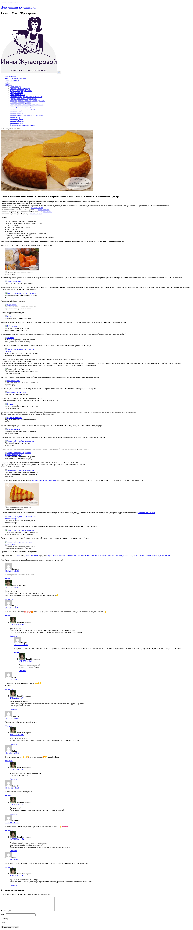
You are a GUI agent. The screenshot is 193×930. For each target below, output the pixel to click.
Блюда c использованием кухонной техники (26, 105)
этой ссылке (47, 212)
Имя (3, 914)
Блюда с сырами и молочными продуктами (26, 115)
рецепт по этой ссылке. (146, 513)
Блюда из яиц (15, 117)
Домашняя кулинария (18, 7)
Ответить (9, 579)
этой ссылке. (37, 214)
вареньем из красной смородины (44, 480)
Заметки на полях (12, 81)
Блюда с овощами (16, 113)
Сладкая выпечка (16, 93)
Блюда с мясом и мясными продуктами (25, 109)
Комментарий (6, 911)
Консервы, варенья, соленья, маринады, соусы (27, 101)
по (31, 214)
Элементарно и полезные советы (22, 125)
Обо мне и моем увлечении (15, 79)
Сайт (3, 923)
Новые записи (10, 77)
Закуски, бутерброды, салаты (21, 91)
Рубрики (8, 85)
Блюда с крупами (16, 123)
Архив (7, 83)
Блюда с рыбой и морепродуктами (23, 107)
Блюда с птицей (16, 111)
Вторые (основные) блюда (20, 89)
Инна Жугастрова (32, 555)
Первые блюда (15, 87)
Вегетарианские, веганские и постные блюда (27, 97)
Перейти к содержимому (10, 2)
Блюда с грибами (16, 119)
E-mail (4, 919)
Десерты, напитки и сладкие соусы (23, 99)
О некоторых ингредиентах (20, 103)
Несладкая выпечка (17, 95)
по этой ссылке (37, 208)
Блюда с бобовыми (17, 121)
